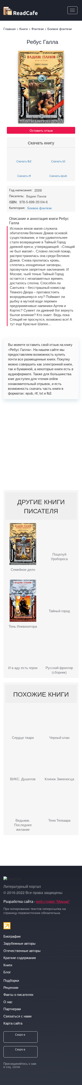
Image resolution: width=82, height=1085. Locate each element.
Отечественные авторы (22, 950)
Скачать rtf (24, 175)
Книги (7, 964)
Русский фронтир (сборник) (59, 670)
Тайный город (59, 611)
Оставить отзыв (41, 130)
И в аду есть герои (22, 667)
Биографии (11, 936)
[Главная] (20, 10)
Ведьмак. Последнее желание (23, 825)
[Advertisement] (41, 445)
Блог (7, 971)
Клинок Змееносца (59, 779)
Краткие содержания (19, 957)
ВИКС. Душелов (23, 779)
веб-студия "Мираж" (53, 901)
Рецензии (10, 987)
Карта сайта (12, 1023)
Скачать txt (58, 161)
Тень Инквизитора (23, 626)
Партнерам (12, 1008)
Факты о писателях (18, 994)
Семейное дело (23, 569)
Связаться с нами (17, 1016)
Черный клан (59, 737)
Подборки (11, 980)
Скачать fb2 (23, 161)
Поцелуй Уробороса (59, 556)
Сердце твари (23, 737)
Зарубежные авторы (19, 943)
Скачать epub (58, 175)
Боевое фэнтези (39, 208)
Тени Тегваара (59, 820)
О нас (8, 1001)
